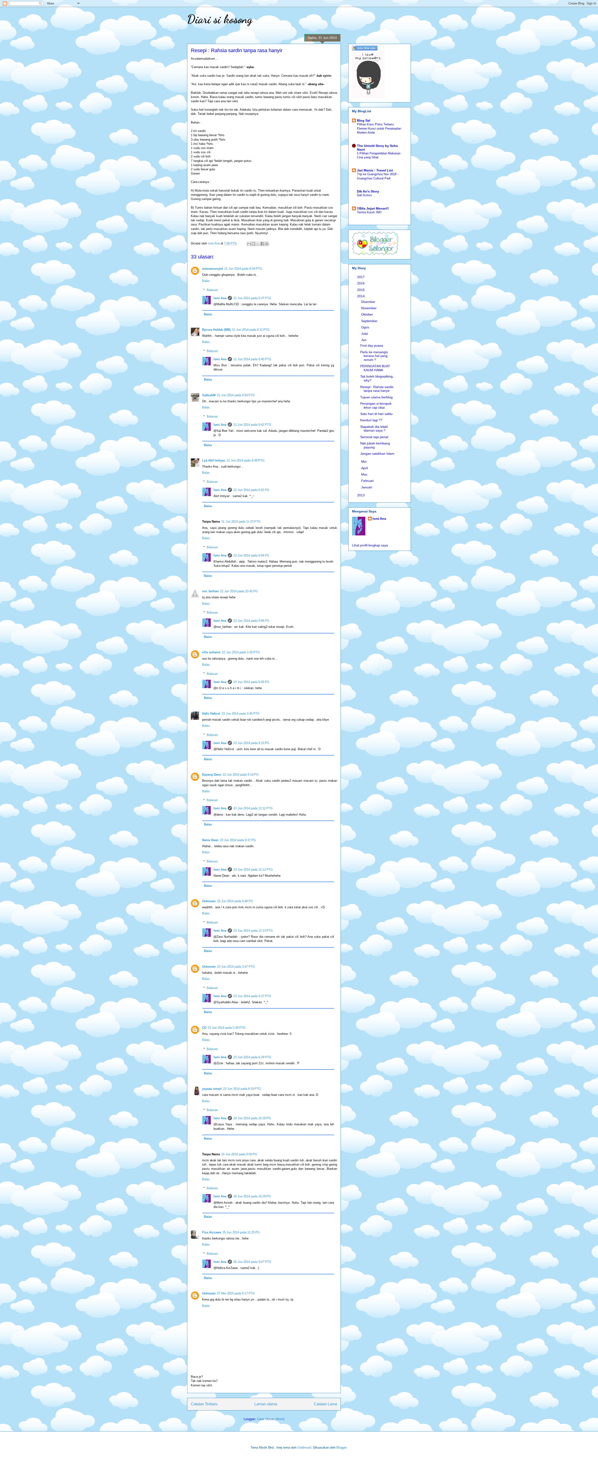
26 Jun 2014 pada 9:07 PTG (252, 1262)
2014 (361, 296)
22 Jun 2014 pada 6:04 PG (251, 555)
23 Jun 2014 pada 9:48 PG (235, 901)
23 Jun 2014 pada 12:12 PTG (253, 869)
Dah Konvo (364, 195)
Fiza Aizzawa (211, 1232)
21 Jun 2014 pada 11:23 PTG (240, 521)
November (369, 308)
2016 (361, 283)
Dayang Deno (211, 774)
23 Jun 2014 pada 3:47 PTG (236, 966)
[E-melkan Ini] (249, 243)
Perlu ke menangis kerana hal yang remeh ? (374, 356)
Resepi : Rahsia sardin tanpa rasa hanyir (377, 389)
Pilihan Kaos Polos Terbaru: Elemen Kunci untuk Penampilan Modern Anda (379, 128)
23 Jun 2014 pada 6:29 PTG (252, 1057)
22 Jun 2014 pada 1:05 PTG (241, 652)
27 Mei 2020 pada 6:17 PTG (236, 1293)
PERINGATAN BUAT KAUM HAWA (375, 368)
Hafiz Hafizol (211, 713)
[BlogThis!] (253, 243)
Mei (364, 461)
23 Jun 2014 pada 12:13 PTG (253, 930)
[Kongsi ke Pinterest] (266, 243)
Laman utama (265, 1404)
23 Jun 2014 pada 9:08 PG (251, 620)
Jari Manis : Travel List (375, 170)
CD (204, 1027)
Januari (367, 487)
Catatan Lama (325, 1404)
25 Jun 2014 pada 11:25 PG (241, 1232)
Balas (206, 281)
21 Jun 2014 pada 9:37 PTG (252, 298)
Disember (368, 302)
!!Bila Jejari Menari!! (373, 208)
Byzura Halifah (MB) (216, 329)
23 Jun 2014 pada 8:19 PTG (242, 1088)
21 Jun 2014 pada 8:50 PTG (236, 395)
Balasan (212, 290)
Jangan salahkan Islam (377, 453)
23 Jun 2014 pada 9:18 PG (241, 774)
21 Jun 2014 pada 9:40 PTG (252, 359)
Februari (368, 481)
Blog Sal (363, 120)
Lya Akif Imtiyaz (213, 460)
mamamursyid (212, 268)
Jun (364, 340)
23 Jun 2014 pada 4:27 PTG (252, 996)
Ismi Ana (220, 298)
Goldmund (304, 1447)
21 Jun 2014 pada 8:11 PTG (251, 329)
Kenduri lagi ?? (371, 420)
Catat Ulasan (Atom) (271, 1419)
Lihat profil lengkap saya (370, 545)
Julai (365, 333)
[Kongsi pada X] (258, 243)
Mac (364, 474)
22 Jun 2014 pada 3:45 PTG (241, 713)
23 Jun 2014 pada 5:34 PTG (227, 1027)
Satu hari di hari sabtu (376, 414)
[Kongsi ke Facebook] (262, 243)
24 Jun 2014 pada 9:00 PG (239, 1154)
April (365, 468)
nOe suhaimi (211, 652)
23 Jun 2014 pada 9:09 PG (251, 682)
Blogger (341, 1447)
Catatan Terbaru (204, 1404)
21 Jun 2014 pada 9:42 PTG (252, 424)
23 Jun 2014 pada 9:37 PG (238, 840)
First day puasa (371, 345)
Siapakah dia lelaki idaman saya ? (374, 428)
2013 (361, 495)
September (369, 321)
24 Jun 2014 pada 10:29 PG (252, 1196)
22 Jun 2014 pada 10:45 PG (239, 591)
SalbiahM (209, 395)
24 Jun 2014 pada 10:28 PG (252, 1118)
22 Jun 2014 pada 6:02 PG (251, 490)
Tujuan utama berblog (376, 397)
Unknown (209, 901)
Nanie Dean (210, 840)
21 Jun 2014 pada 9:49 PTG (245, 460)
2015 (361, 290)
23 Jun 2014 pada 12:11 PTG (253, 808)
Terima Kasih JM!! (369, 212)
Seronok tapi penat (374, 437)
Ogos (365, 327)
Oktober (367, 314)
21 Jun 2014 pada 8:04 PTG (243, 268)
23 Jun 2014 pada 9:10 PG (251, 743)
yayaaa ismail (212, 1088)
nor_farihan (210, 591)
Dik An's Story (368, 191)
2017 (361, 277)
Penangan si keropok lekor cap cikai (376, 405)
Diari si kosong (219, 19)
